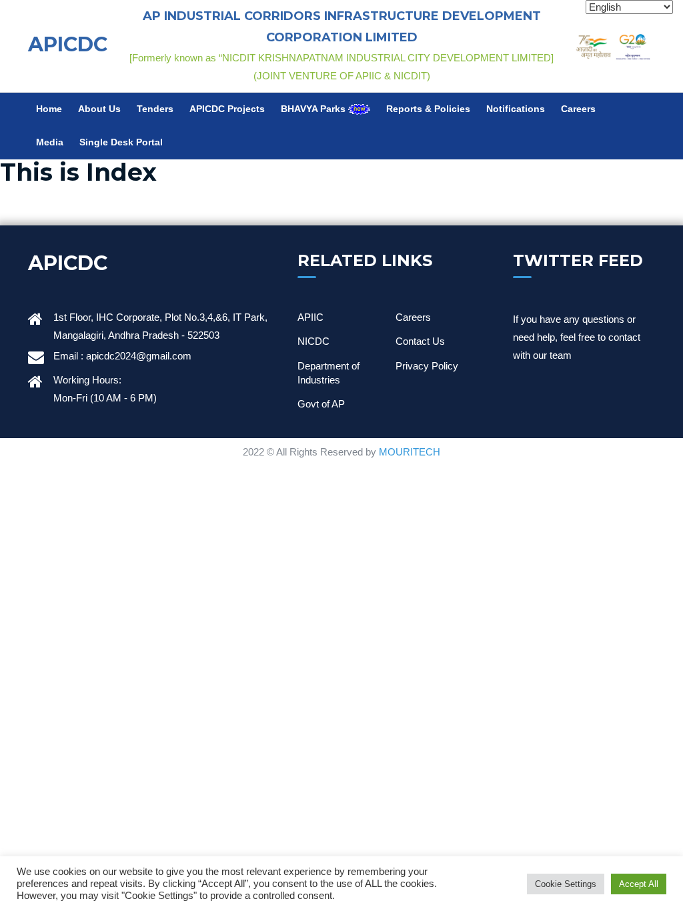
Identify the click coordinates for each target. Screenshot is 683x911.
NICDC (313, 341)
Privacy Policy (427, 365)
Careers (578, 109)
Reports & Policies (428, 109)
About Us (99, 109)
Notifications (515, 109)
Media (49, 142)
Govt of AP (321, 403)
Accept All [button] (638, 884)
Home (49, 109)
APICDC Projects (227, 109)
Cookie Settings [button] (565, 884)
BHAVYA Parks (314, 109)
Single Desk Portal (121, 142)
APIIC (310, 317)
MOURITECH (409, 452)
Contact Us (420, 341)
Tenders (155, 109)
